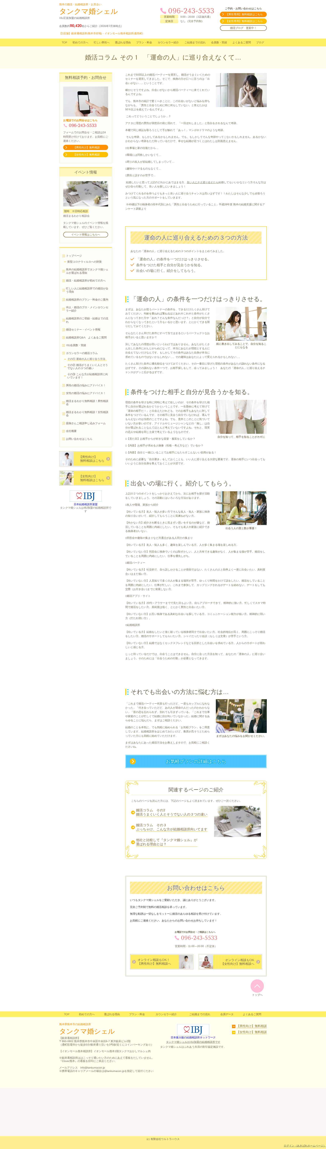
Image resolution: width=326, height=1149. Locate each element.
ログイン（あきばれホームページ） (305, 1145)
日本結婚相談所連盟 (86, 504)
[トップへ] (257, 986)
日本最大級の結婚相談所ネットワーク (193, 1037)
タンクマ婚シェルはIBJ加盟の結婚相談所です (193, 1042)
